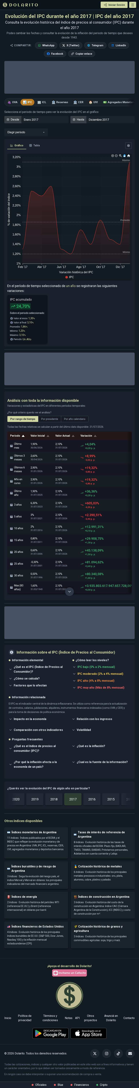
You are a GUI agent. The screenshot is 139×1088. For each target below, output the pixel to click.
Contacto (129, 1018)
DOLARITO (24, 5)
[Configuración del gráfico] (128, 145)
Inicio (7, 1018)
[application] (69, 217)
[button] (132, 5)
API (77, 1018)
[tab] (16, 145)
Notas (68, 1018)
